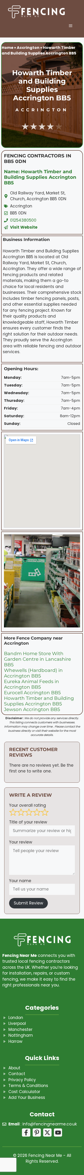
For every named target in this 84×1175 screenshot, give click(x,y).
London (15, 1017)
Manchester (20, 1029)
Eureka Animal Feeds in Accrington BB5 (31, 684)
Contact (16, 1074)
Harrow (15, 1041)
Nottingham (20, 1035)
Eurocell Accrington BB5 (32, 692)
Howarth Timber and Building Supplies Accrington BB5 (39, 701)
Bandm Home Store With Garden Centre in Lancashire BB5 (37, 659)
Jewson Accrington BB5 (32, 709)
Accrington (28, 47)
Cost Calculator (24, 1091)
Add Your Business (26, 1097)
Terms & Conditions (28, 1085)
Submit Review (28, 903)
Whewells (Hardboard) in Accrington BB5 (33, 673)
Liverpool (17, 1023)
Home (7, 47)
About (14, 1068)
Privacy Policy (22, 1080)
